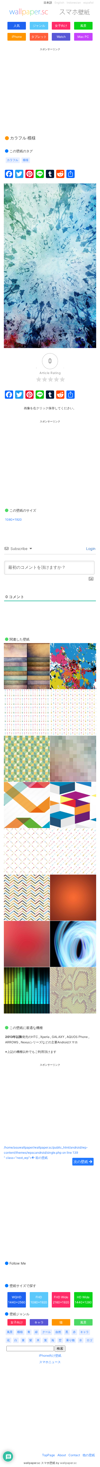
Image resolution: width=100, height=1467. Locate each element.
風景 (83, 26)
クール (46, 1332)
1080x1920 (13, 519)
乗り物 (70, 1340)
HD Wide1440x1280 (83, 1299)
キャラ (39, 1322)
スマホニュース (50, 1362)
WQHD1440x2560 (16, 1299)
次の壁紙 (81, 1161)
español (88, 2)
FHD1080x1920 (39, 1299)
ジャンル (39, 26)
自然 (58, 1332)
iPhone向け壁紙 (50, 1355)
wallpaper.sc (68, 1463)
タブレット (39, 37)
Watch (61, 37)
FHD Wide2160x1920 (61, 1299)
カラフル (12, 160)
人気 (17, 26)
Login (90, 548)
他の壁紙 (89, 1455)
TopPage (48, 1455)
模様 (25, 160)
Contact (74, 1455)
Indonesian (74, 2)
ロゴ (89, 1340)
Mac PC (83, 37)
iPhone (17, 37)
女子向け (61, 26)
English (59, 2)
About (61, 1455)
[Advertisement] (50, 87)
